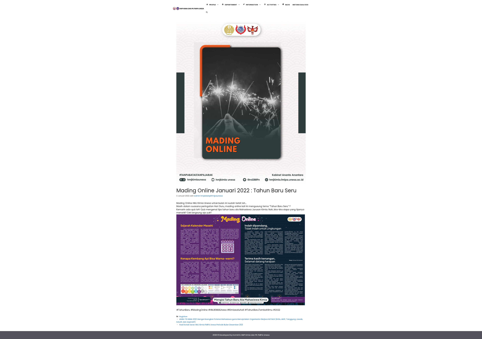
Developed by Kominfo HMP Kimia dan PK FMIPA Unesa (244, 335)
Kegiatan (183, 316)
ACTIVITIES (271, 5)
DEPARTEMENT (231, 5)
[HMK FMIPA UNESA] (188, 8)
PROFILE (212, 5)
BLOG (287, 5)
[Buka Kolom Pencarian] (207, 12)
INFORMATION (252, 5)
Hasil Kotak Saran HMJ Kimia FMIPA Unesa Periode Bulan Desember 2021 (211, 324)
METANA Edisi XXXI (300, 5)
